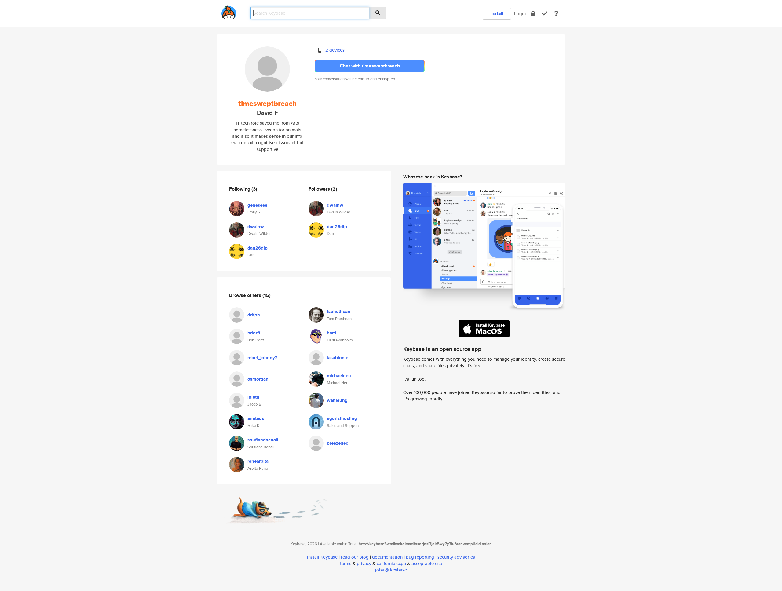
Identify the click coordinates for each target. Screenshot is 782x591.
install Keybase (322, 557)
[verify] (544, 13)
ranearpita (258, 461)
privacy (364, 563)
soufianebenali (262, 439)
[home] (228, 10)
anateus (255, 418)
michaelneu (339, 375)
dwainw (255, 226)
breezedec (337, 443)
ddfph (253, 315)
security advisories (456, 557)
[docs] (556, 13)
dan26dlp (257, 248)
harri (331, 333)
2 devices (335, 50)
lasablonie (337, 357)
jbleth (253, 397)
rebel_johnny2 (262, 357)
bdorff (253, 333)
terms (345, 563)
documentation (387, 557)
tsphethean (338, 311)
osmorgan (258, 379)
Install (496, 13)
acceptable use (426, 563)
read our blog (355, 557)
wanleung (337, 400)
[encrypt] (533, 13)
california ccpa (391, 563)
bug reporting (420, 557)
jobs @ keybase (391, 570)
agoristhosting (342, 418)
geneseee (257, 205)
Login (520, 13)
